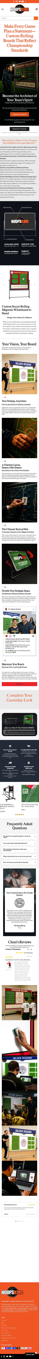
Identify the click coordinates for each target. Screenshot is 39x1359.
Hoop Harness (8, 969)
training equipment (9, 1309)
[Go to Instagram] (17, 1)
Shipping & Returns (6, 1335)
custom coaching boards (10, 1308)
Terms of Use (4, 1340)
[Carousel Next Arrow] (35, 285)
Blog (2, 1323)
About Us (3, 1320)
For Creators (4, 1330)
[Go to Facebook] (14, 1)
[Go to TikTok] (25, 1)
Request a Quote (19, 114)
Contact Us (4, 1325)
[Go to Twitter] (20, 1)
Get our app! (30, 1354)
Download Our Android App (8, 1328)
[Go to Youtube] (22, 1)
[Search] (36, 18)
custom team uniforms (23, 1308)
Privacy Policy (5, 1333)
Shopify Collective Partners (8, 1338)
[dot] (15, 814)
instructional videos (22, 1309)
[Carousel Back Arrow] (4, 285)
